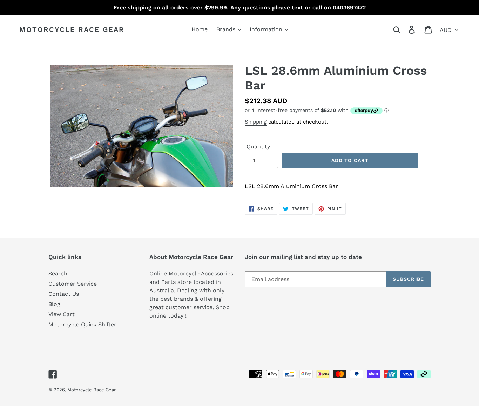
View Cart (61, 314)
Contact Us (63, 294)
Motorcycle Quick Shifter (82, 324)
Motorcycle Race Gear (71, 29)
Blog (54, 304)
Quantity (258, 146)
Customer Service (72, 283)
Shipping (256, 122)
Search (57, 273)
